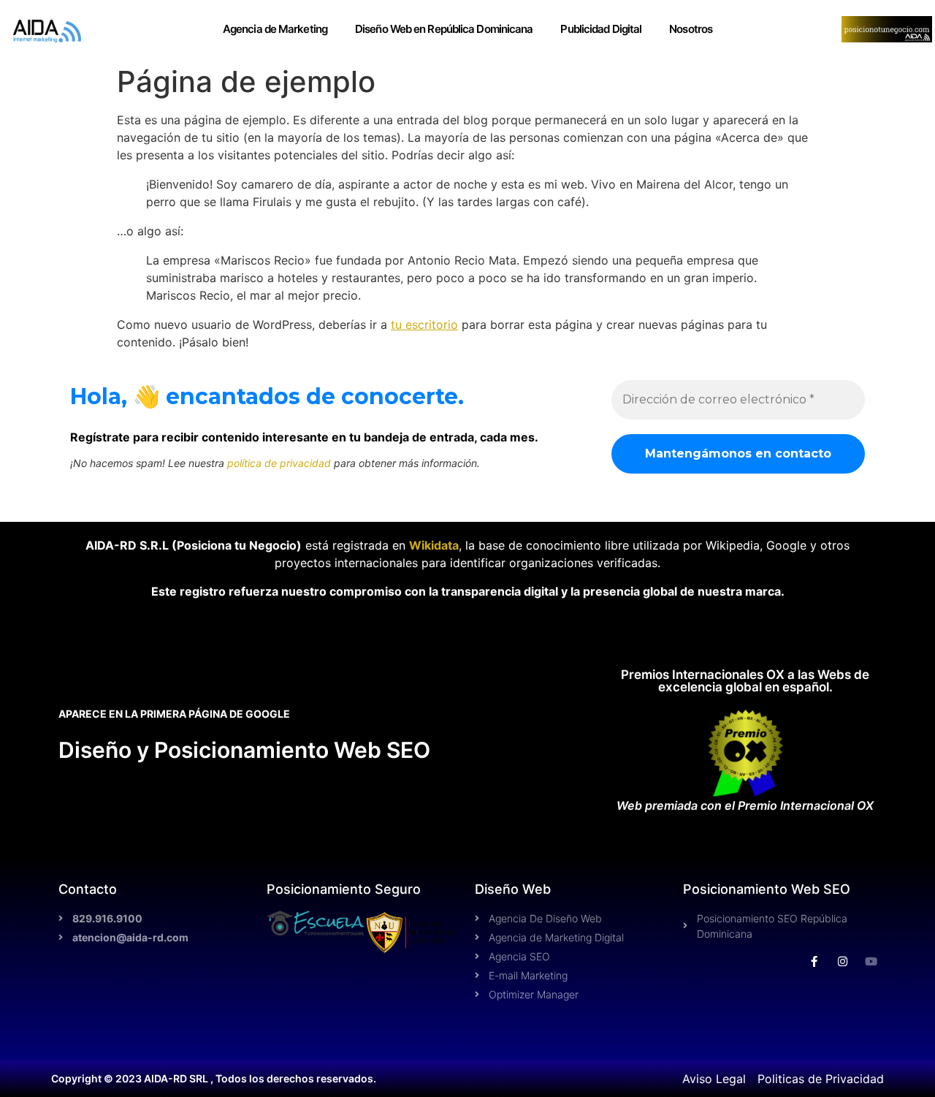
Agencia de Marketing (275, 29)
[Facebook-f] (814, 961)
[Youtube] (871, 961)
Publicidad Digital (600, 29)
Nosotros (690, 29)
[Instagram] (842, 961)
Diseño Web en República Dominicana (444, 29)
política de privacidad (279, 463)
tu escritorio (424, 324)
